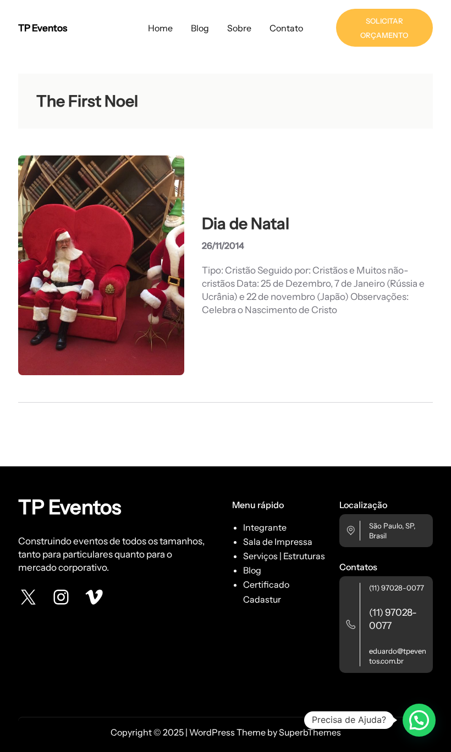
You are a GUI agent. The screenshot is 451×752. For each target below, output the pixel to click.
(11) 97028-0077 (396, 587)
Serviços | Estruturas (284, 555)
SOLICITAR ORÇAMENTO (384, 28)
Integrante (265, 527)
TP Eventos (42, 28)
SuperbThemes (310, 732)
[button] (419, 720)
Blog (252, 570)
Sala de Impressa (277, 541)
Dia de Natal (245, 223)
